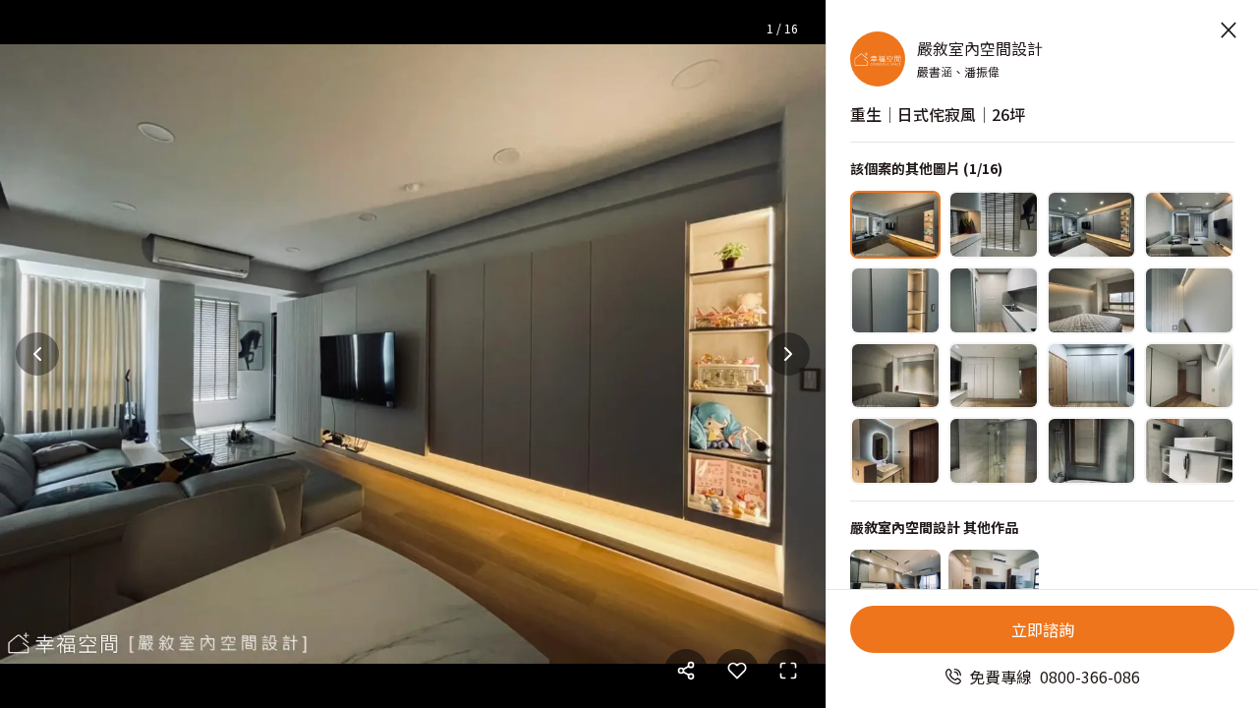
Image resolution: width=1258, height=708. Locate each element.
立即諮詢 (1042, 629)
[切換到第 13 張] (895, 451)
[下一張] (788, 354)
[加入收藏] (737, 670)
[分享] (686, 670)
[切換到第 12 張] (1189, 376)
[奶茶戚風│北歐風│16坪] (993, 584)
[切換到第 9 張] (895, 376)
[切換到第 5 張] (895, 300)
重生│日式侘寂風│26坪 (937, 114)
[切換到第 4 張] (1189, 225)
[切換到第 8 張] (1189, 300)
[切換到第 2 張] (993, 225)
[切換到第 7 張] (1092, 300)
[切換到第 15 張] (1092, 451)
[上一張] (37, 354)
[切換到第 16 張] (1189, 451)
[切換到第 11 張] (1092, 376)
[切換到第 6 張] (993, 300)
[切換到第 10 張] (993, 376)
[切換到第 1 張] (895, 225)
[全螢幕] (788, 670)
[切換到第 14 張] (993, 451)
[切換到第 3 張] (1092, 225)
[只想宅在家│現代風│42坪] (895, 584)
